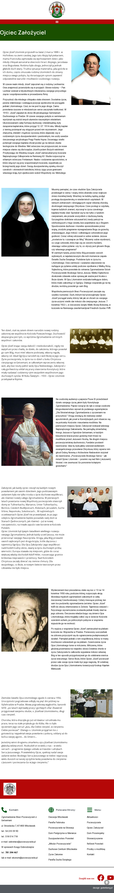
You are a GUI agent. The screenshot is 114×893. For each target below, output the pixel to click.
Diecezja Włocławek (58, 817)
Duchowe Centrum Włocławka (62, 849)
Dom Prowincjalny (95, 833)
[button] (57, 21)
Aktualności (92, 817)
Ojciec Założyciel (95, 827)
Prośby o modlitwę (96, 849)
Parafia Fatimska (56, 822)
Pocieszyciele (94, 822)
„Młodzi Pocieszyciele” (59, 843)
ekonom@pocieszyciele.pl (25, 857)
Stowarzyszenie (95, 838)
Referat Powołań (95, 843)
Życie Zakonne (55, 854)
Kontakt (90, 854)
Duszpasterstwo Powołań (61, 838)
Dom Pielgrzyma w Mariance (62, 833)
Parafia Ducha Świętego (59, 859)
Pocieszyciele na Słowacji (61, 827)
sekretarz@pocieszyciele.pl (22, 841)
